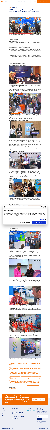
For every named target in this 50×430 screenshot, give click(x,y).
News (6, 1)
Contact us (16, 418)
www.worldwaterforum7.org (14, 388)
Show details (42, 219)
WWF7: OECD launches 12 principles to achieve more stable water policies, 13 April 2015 (25, 381)
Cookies (47, 428)
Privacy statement (42, 428)
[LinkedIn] (12, 428)
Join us (4, 415)
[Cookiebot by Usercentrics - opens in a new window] (42, 207)
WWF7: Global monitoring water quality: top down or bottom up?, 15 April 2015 (23, 372)
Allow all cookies (39, 222)
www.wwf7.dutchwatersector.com (33, 385)
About (4, 410)
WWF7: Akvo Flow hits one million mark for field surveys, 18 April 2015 (21, 371)
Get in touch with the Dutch (43, 1)
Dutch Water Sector (21, 1)
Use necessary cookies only (25, 222)
